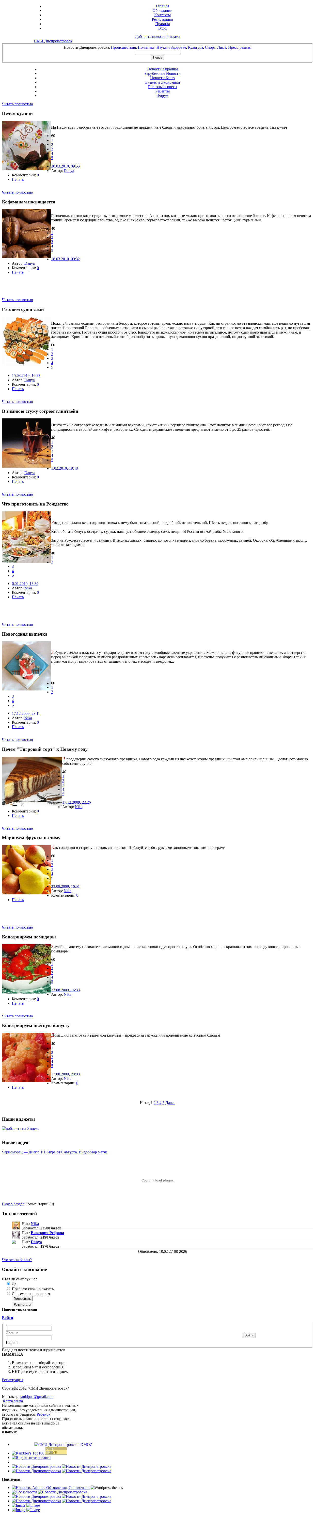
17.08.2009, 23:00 (65, 1074)
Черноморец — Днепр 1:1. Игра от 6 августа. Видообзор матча (55, 1152)
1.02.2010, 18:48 (64, 468)
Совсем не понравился (30, 1294)
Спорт (210, 47)
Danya (69, 170)
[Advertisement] (59, 290)
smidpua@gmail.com (36, 1396)
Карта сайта (13, 1401)
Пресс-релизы (240, 47)
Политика (146, 47)
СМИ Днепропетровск (53, 41)
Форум (162, 95)
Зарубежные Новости (162, 73)
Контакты (162, 15)
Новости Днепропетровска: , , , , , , (158, 47)
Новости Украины (162, 69)
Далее (170, 1103)
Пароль (12, 1342)
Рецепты (162, 91)
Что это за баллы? (17, 1260)
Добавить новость (150, 36)
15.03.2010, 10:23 (26, 375)
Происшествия (123, 47)
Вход (162, 28)
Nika (28, 588)
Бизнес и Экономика (162, 82)
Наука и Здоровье (171, 47)
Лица (221, 47)
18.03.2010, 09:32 (65, 259)
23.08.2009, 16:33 (65, 990)
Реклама (173, 36)
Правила (162, 24)
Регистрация (162, 19)
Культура (195, 47)
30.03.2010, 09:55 (65, 166)
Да (13, 1284)
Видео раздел (13, 1204)
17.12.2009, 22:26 (76, 802)
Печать (18, 179)
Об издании (163, 10)
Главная (162, 6)
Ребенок (43, 1414)
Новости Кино (162, 78)
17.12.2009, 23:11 (26, 713)
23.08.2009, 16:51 (65, 886)
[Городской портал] (51, 1487)
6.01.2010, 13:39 (25, 584)
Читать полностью (17, 104)
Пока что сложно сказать (32, 1289)
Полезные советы (162, 87)
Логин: (12, 1333)
